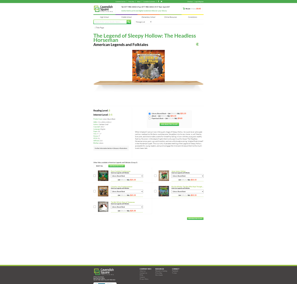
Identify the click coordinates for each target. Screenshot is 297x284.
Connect (175, 269)
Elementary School (148, 17)
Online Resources (170, 17)
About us (142, 271)
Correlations (192, 17)
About (138, 1)
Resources (159, 269)
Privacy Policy (144, 279)
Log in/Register (199, 1)
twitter (161, 2)
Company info (145, 269)
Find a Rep (131, 1)
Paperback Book (158, 118)
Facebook (175, 271)
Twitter (174, 273)
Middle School (126, 17)
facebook (159, 2)
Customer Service (121, 1)
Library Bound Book (159, 113)
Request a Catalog (161, 271)
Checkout (190, 1)
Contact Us (143, 273)
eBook (154, 116)
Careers (142, 277)
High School (104, 17)
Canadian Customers (149, 1)
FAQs (141, 275)
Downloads (159, 275)
